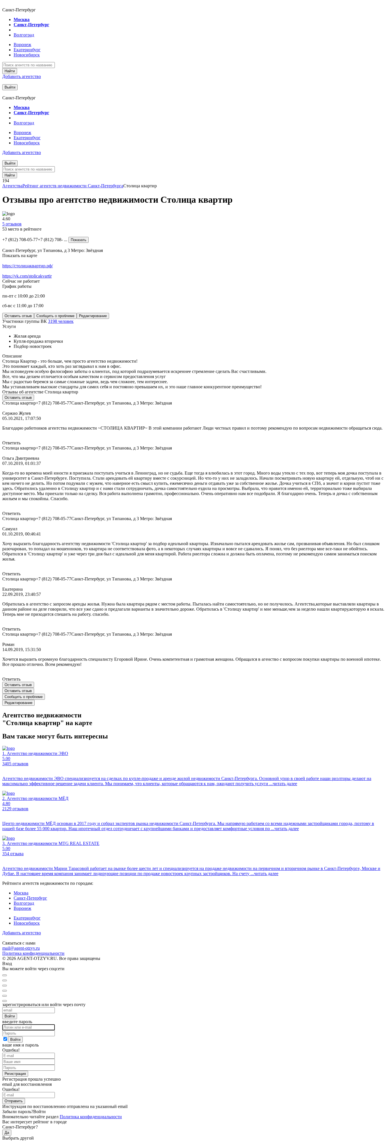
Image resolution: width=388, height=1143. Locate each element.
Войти (10, 1016)
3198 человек (61, 321)
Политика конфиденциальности (33, 953)
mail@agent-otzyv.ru (21, 948)
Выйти (10, 87)
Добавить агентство (21, 76)
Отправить (14, 1101)
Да (7, 1132)
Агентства (12, 185)
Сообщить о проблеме (55, 316)
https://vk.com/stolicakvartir (27, 276)
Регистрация (15, 1074)
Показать (78, 240)
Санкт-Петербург (31, 24)
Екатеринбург (27, 49)
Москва (22, 19)
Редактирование (93, 316)
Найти (10, 71)
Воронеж (22, 44)
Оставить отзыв (18, 316)
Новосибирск (27, 54)
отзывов (12, 223)
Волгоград (24, 34)
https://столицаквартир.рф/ (27, 265)
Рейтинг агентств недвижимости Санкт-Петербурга (72, 185)
